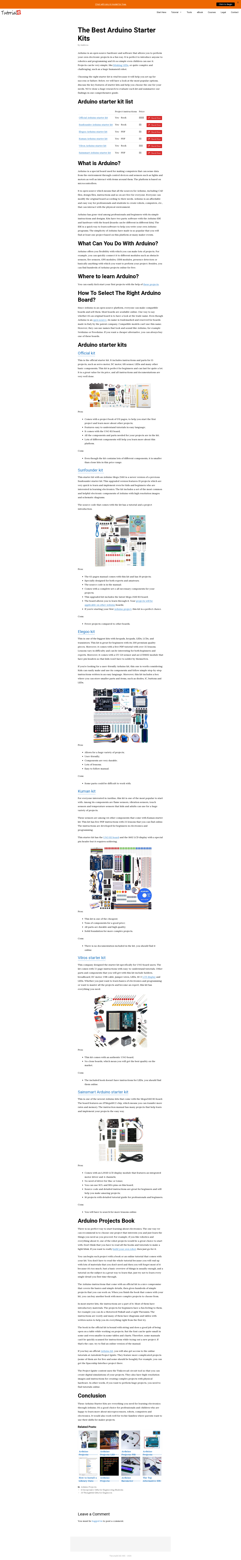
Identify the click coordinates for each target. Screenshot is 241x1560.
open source (100, 319)
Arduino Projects (88, 1487)
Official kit (86, 353)
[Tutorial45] (11, 12)
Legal (223, 12)
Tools (189, 12)
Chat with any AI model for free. (110, 4)
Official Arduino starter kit (93, 117)
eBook (200, 12)
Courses (212, 12)
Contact (234, 12)
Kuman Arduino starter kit (93, 138)
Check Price (156, 118)
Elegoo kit (86, 632)
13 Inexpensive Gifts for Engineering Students (102, 1490)
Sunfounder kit (91, 470)
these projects (151, 284)
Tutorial (174, 12)
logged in (97, 1521)
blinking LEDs (120, 65)
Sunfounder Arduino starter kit (96, 124)
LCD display (149, 976)
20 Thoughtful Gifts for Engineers (96, 1493)
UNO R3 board (111, 837)
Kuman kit (87, 791)
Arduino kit (107, 1351)
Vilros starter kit (92, 958)
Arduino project (122, 609)
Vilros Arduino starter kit (92, 145)
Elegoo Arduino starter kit (93, 131)
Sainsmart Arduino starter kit (95, 152)
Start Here (161, 12)
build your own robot (124, 1249)
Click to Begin (225, 4)
